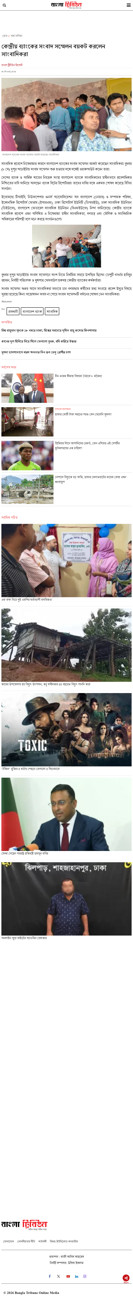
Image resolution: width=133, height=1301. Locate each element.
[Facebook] (49, 1276)
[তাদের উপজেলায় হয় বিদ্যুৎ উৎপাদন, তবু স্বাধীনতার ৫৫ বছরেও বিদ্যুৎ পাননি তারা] (66, 649)
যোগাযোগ (8, 1241)
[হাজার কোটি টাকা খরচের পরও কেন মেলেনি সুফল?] (66, 423)
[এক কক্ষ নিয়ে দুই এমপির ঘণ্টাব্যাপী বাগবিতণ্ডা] (66, 565)
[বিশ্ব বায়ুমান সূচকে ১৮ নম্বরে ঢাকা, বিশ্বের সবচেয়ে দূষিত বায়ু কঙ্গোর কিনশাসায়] (66, 333)
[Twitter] (58, 1276)
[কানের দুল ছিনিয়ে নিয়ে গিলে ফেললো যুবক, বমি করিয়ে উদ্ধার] (66, 344)
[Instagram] (85, 1276)
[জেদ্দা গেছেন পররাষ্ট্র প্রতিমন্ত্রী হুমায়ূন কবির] (66, 819)
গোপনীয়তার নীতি (26, 1241)
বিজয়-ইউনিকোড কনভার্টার (64, 1241)
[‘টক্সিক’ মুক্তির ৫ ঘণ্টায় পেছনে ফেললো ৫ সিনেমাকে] (66, 734)
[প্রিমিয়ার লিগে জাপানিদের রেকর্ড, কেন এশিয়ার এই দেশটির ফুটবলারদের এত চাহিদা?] (66, 456)
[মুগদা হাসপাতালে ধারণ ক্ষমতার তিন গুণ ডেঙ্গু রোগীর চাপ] (66, 355)
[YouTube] (68, 1276)
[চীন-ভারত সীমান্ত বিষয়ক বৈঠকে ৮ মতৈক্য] (66, 389)
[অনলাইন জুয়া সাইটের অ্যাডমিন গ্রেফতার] (66, 902)
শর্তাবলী (42, 1241)
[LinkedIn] (76, 1276)
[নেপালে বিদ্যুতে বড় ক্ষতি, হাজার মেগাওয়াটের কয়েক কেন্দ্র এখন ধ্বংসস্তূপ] (66, 490)
